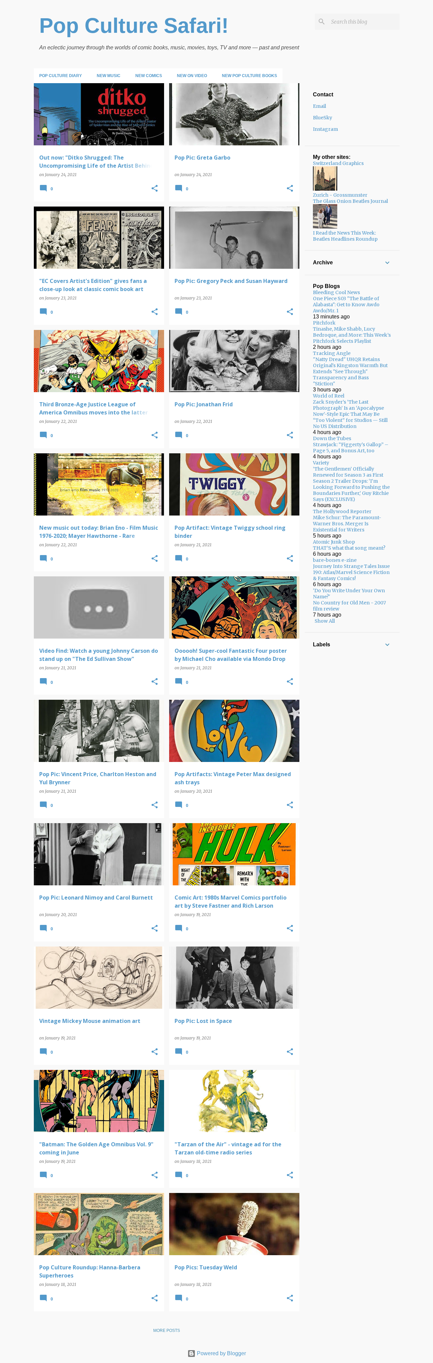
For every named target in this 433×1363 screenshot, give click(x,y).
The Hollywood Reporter (342, 511)
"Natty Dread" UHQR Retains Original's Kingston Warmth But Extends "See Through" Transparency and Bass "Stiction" (350, 371)
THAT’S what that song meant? (349, 548)
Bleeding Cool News (336, 292)
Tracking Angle (331, 353)
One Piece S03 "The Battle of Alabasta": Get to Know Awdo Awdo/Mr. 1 (346, 304)
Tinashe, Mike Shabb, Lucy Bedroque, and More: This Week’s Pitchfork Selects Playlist (352, 335)
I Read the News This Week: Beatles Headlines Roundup (345, 236)
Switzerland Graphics (338, 163)
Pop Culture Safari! (134, 25)
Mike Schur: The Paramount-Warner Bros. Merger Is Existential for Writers (347, 524)
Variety (321, 463)
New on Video (192, 75)
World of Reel (328, 396)
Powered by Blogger (221, 1353)
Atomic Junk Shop (334, 542)
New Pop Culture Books (249, 75)
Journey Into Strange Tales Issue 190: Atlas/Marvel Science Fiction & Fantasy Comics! (351, 572)
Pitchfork (324, 323)
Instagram (325, 129)
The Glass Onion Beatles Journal (350, 201)
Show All (325, 621)
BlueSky (322, 118)
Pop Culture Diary (60, 75)
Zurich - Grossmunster (340, 195)
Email (319, 106)
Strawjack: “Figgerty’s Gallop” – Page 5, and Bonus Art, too (350, 447)
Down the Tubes (332, 438)
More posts (166, 1330)
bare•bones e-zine (335, 560)
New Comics (148, 75)
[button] (155, 188)
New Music (108, 75)
